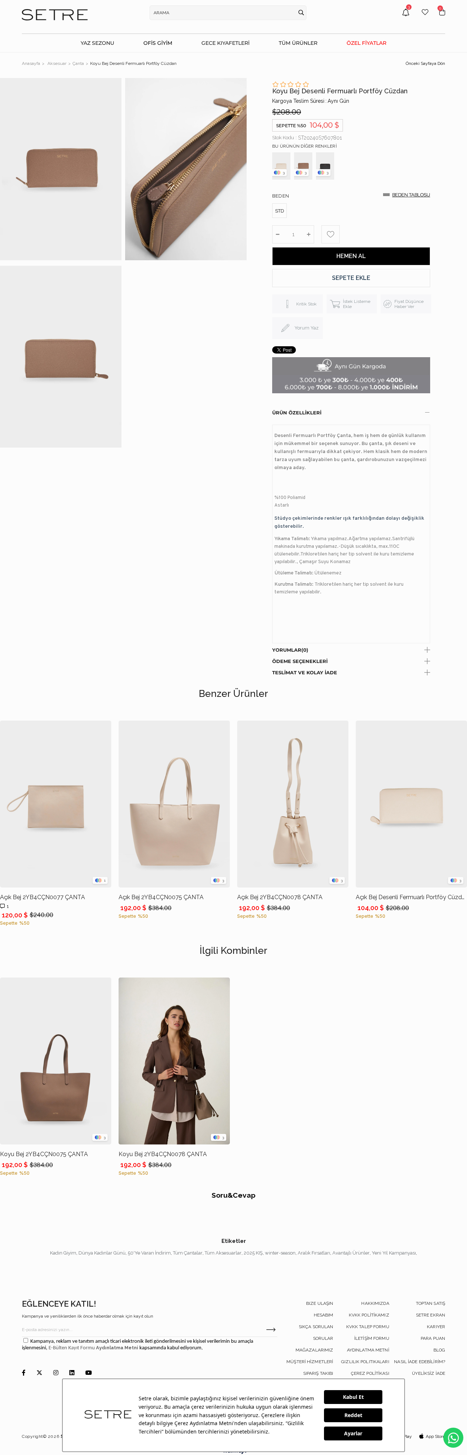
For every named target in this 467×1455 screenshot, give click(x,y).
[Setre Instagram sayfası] (55, 1373)
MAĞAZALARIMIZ (314, 1350)
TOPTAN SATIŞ (430, 1303)
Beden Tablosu (411, 195)
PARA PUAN (433, 1338)
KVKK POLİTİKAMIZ (369, 1315)
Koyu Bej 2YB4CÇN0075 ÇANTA (44, 1154)
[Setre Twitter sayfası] (39, 1373)
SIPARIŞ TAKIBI (318, 1373)
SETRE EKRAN (430, 1315)
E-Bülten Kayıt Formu (72, 1348)
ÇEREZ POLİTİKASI (370, 1373)
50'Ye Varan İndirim (149, 1253)
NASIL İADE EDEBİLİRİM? (419, 1361)
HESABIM (323, 1315)
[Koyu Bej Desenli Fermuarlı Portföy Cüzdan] (303, 166)
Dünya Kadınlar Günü (102, 1253)
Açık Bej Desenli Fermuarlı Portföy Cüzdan (411, 897)
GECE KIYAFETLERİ (225, 43)
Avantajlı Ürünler (351, 1253)
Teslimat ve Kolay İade (304, 672)
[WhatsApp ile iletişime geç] (453, 1438)
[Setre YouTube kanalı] (88, 1373)
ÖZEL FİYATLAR (366, 43)
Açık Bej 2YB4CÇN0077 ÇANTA (42, 897)
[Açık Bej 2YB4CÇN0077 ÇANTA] (55, 804)
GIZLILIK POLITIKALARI (365, 1361)
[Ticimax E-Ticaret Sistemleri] (234, 1452)
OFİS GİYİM (157, 43)
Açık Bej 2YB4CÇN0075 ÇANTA (161, 897)
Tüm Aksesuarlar (223, 1253)
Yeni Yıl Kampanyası (394, 1253)
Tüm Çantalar (187, 1253)
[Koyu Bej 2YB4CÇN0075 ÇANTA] (55, 1061)
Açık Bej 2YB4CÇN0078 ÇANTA (280, 897)
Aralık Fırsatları (314, 1253)
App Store (435, 1436)
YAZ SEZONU (97, 43)
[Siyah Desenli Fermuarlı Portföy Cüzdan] (325, 166)
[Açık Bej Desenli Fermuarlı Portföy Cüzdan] (281, 166)
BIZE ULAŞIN (319, 1303)
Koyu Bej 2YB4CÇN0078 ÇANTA (163, 1154)
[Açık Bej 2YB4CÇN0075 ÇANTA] (174, 804)
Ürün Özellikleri (296, 413)
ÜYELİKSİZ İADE (428, 1373)
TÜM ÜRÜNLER (298, 43)
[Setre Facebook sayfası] (24, 1373)
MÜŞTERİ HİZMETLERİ (309, 1361)
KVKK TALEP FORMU (367, 1326)
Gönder (270, 1329)
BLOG (439, 1350)
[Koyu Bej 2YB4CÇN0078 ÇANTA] (174, 1061)
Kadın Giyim (63, 1253)
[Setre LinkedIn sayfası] (71, 1373)
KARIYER (436, 1326)
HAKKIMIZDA (375, 1303)
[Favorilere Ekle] (330, 234)
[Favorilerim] (425, 17)
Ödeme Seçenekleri (300, 661)
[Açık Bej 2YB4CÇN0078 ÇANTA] (292, 804)
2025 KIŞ (253, 1253)
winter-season (280, 1253)
